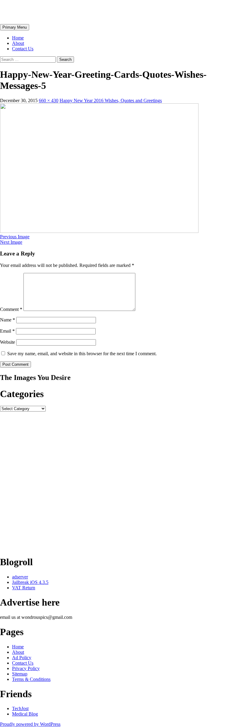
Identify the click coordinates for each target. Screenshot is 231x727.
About (18, 43)
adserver (20, 576)
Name (7, 319)
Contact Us (22, 48)
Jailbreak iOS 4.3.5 (30, 582)
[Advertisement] (115, 481)
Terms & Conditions (31, 679)
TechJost (20, 708)
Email (7, 331)
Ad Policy (21, 657)
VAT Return (23, 587)
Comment (11, 309)
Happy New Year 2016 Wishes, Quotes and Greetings (111, 100)
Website (7, 342)
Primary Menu (14, 27)
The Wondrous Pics (39, 11)
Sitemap (19, 673)
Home (18, 37)
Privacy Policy (26, 668)
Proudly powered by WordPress (30, 724)
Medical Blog (25, 713)
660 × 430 (48, 100)
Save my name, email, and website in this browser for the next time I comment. (82, 353)
